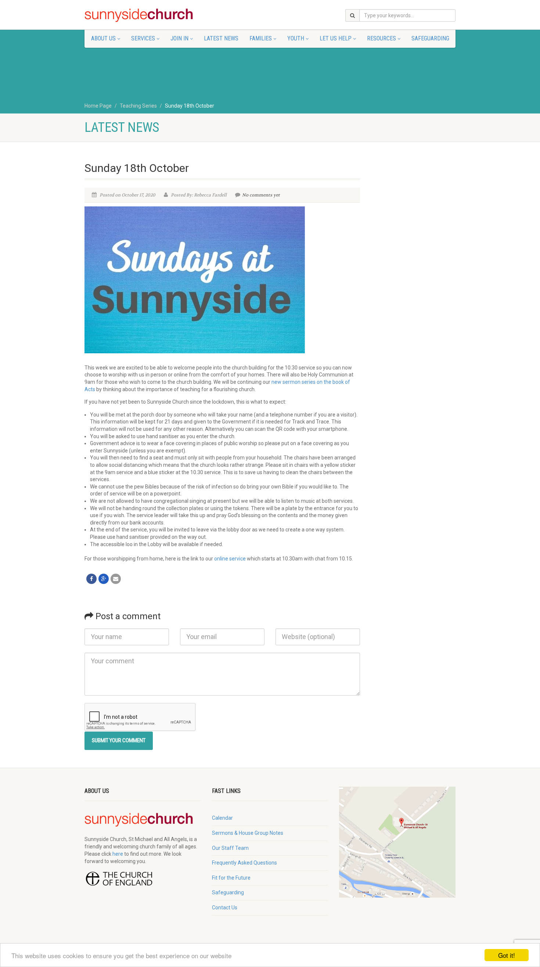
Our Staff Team (230, 848)
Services (143, 38)
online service (230, 559)
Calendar (222, 818)
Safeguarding (430, 38)
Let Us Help (336, 38)
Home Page (98, 106)
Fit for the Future (231, 878)
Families (260, 38)
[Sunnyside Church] (142, 15)
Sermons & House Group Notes (247, 833)
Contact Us (224, 907)
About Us (103, 38)
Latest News (221, 38)
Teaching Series (138, 106)
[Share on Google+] (103, 579)
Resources (381, 38)
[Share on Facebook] (91, 579)
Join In (179, 38)
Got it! (506, 955)
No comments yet (261, 195)
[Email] (116, 579)
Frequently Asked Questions (244, 863)
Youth (295, 38)
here (117, 854)
